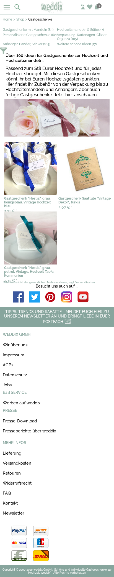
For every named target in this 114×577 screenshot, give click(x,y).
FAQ (7, 493)
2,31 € (10, 280)
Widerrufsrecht (17, 483)
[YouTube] (83, 297)
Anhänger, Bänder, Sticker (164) (26, 44)
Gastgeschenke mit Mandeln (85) (28, 30)
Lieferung (12, 453)
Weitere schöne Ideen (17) (77, 44)
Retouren (12, 473)
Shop (20, 19)
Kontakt (10, 503)
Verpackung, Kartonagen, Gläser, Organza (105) (82, 37)
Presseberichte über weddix (29, 431)
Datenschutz (15, 374)
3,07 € (65, 207)
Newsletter (13, 513)
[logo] (57, 12)
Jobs (7, 384)
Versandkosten (17, 463)
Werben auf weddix (21, 402)
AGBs (8, 364)
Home (7, 19)
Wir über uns (15, 344)
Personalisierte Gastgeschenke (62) (29, 35)
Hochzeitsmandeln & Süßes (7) (80, 30)
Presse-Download (20, 421)
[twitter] (34, 297)
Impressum (13, 354)
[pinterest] (50, 297)
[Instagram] (66, 297)
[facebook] (18, 297)
